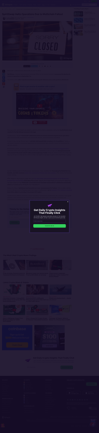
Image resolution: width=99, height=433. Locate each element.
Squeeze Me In (49, 225)
